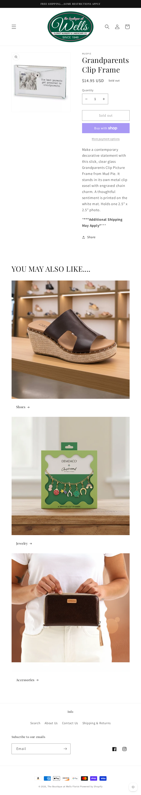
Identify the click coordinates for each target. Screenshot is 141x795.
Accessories (25, 680)
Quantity (87, 90)
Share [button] (91, 237)
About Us (51, 723)
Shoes (21, 407)
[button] (14, 27)
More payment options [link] (106, 139)
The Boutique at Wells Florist (64, 786)
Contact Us (70, 723)
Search (35, 723)
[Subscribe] (65, 748)
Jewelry (22, 543)
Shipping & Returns (96, 723)
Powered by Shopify (91, 786)
